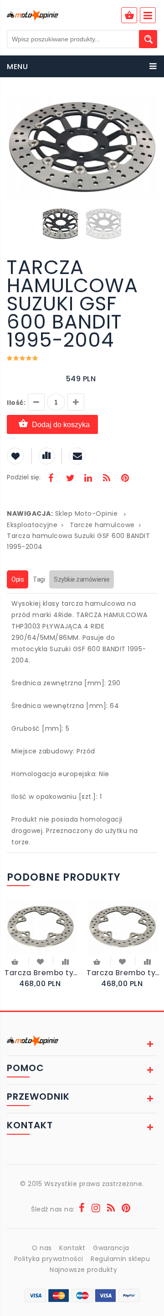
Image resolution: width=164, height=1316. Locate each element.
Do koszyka (15, 962)
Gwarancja (111, 1247)
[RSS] (106, 479)
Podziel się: (24, 477)
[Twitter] (70, 479)
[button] (149, 103)
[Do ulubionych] (40, 961)
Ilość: (16, 402)
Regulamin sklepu (120, 1258)
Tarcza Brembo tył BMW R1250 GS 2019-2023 (123, 972)
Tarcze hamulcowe (102, 524)
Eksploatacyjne (32, 524)
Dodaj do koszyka (61, 425)
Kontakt (72, 1247)
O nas (42, 1247)
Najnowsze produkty (83, 1269)
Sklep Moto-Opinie (86, 513)
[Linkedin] (88, 479)
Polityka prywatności (48, 1258)
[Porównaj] (65, 961)
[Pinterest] (125, 479)
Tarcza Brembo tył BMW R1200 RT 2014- (41, 972)
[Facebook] (51, 479)
